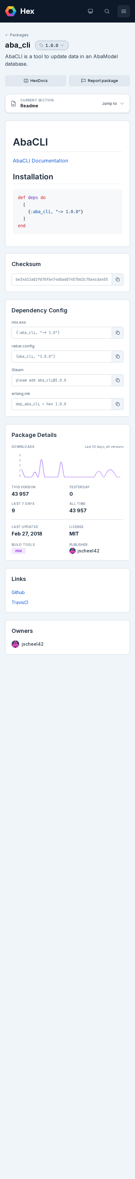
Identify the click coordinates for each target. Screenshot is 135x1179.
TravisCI (20, 602)
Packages (19, 35)
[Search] (107, 11)
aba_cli (17, 44)
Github (18, 592)
